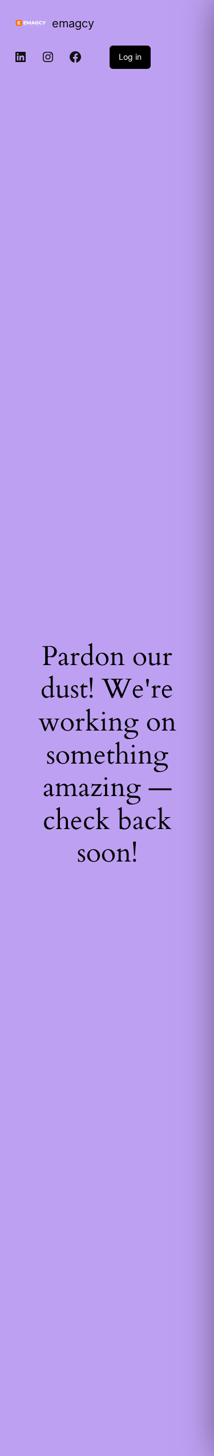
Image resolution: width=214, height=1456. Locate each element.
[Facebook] (75, 57)
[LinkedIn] (20, 57)
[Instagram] (48, 57)
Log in (130, 56)
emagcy (73, 23)
